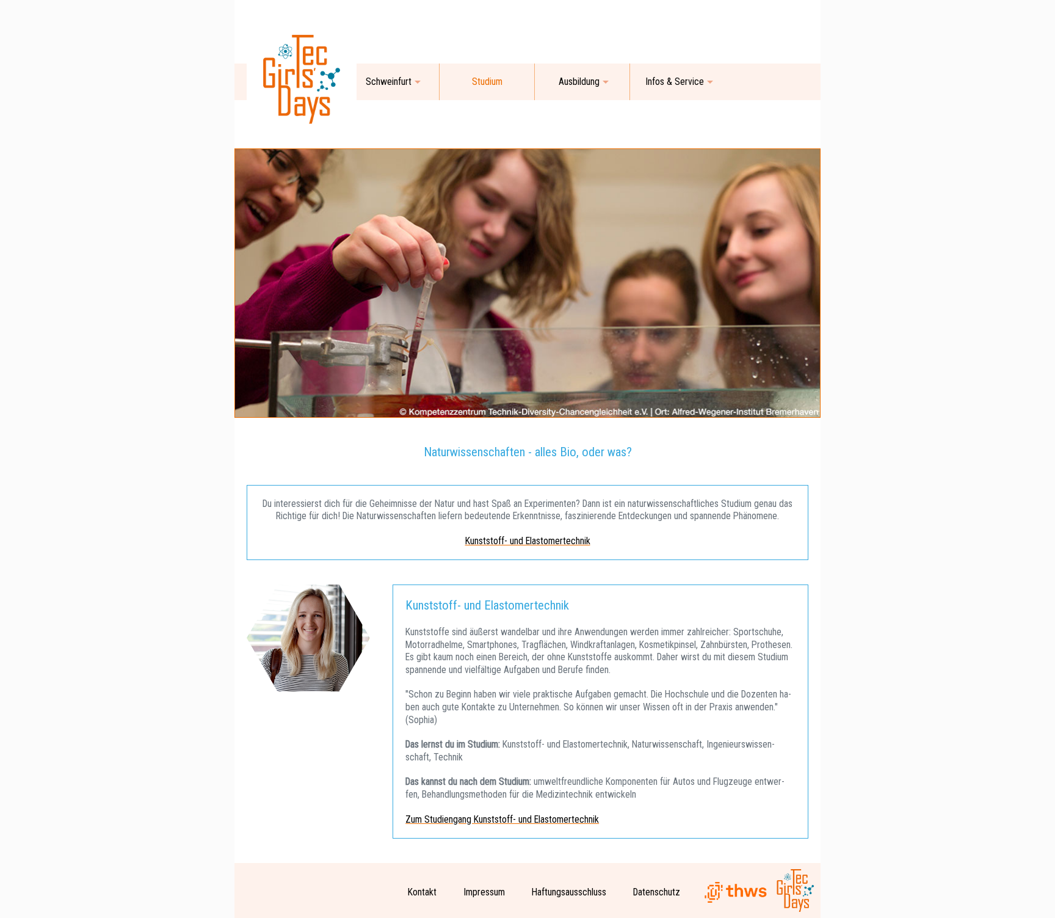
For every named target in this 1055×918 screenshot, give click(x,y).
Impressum (484, 892)
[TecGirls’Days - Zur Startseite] (302, 131)
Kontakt (422, 892)
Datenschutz (656, 892)
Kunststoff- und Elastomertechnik (527, 541)
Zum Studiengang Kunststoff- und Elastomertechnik (502, 819)
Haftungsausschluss (569, 892)
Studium (487, 81)
